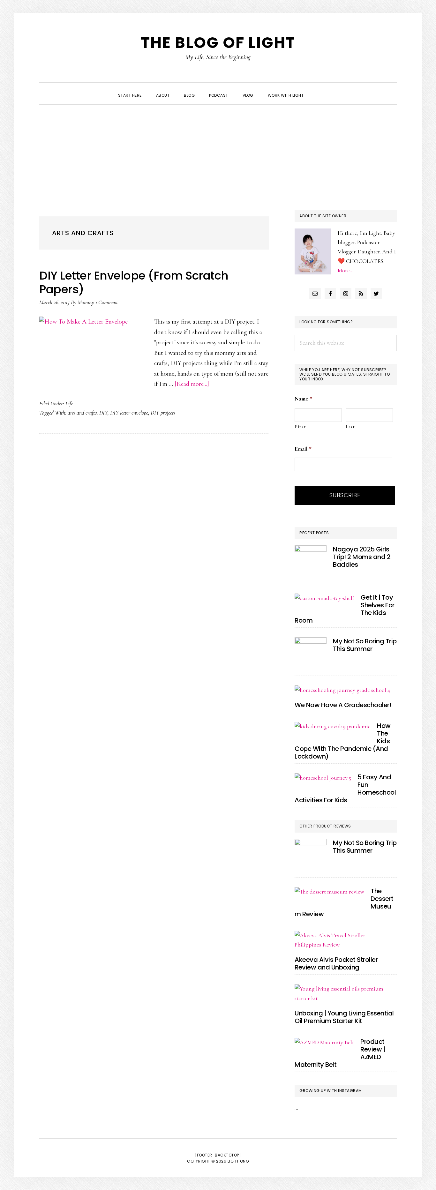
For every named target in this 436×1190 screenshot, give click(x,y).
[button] (318, 90)
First (300, 426)
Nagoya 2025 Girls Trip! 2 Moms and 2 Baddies (361, 557)
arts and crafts (82, 412)
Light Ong (238, 1161)
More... (346, 270)
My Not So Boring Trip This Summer (365, 645)
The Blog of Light (218, 42)
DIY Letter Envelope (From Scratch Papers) (134, 282)
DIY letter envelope (129, 412)
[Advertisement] (218, 152)
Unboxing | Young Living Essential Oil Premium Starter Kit (344, 1017)
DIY (103, 412)
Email (303, 448)
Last (350, 426)
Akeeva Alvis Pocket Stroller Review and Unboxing (336, 963)
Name (303, 398)
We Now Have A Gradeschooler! (343, 704)
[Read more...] (192, 384)
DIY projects (163, 412)
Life (69, 403)
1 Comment (106, 302)
